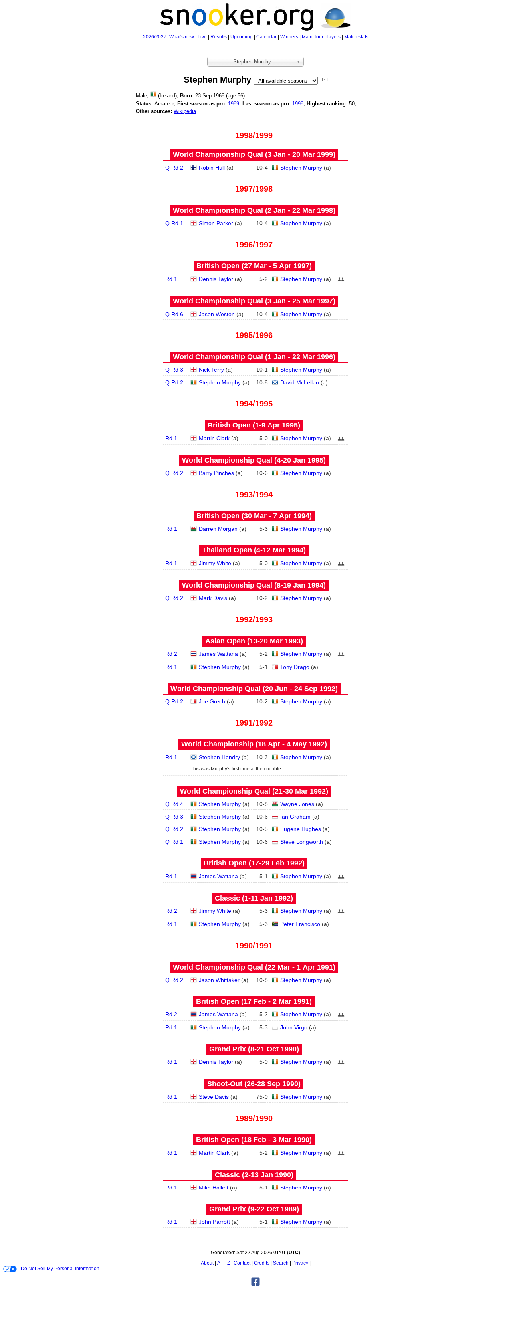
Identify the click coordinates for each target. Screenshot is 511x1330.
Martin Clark (214, 438)
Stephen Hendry (219, 757)
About (207, 1263)
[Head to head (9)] (341, 656)
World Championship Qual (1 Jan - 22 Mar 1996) (254, 357)
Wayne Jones (297, 804)
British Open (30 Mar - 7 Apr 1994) (254, 516)
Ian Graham (295, 816)
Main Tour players (321, 37)
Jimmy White (215, 563)
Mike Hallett (213, 1187)
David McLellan (299, 382)
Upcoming (241, 37)
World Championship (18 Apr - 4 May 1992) (254, 744)
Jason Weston (217, 314)
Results (218, 37)
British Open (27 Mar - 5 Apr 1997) (254, 266)
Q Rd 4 (174, 804)
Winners (289, 37)
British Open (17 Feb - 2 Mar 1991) (254, 1001)
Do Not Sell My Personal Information (60, 1268)
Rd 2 (171, 654)
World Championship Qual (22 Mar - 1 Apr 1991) (254, 967)
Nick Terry (211, 369)
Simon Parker (216, 223)
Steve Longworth (301, 842)
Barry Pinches (216, 473)
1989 (233, 104)
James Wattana (218, 654)
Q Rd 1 (174, 223)
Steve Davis (214, 1097)
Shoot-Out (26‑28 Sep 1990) (254, 1084)
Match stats (356, 37)
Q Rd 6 (174, 314)
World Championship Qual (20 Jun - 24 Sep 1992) (254, 689)
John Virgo (293, 1027)
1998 (297, 104)
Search (281, 1263)
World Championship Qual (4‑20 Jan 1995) (254, 460)
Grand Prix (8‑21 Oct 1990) (254, 1049)
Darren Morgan (218, 529)
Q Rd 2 (174, 167)
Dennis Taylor (216, 279)
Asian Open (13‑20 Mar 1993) (254, 641)
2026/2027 (154, 37)
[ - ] (325, 79)
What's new (181, 37)
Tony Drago (294, 667)
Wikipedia (185, 111)
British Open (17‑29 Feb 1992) (254, 863)
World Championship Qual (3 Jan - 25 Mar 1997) (254, 301)
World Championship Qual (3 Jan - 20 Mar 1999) (254, 154)
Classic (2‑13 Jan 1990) (254, 1175)
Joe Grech (212, 701)
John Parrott (214, 1222)
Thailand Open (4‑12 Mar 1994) (254, 550)
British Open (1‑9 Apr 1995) (254, 425)
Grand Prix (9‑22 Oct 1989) (254, 1209)
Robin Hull (212, 167)
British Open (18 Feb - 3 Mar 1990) (254, 1140)
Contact (242, 1263)
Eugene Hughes (300, 829)
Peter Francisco (300, 924)
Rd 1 (171, 279)
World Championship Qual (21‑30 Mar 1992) (254, 791)
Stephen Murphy (301, 167)
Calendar (266, 37)
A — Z (223, 1263)
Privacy (300, 1263)
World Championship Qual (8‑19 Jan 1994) (254, 585)
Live (202, 37)
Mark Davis (213, 598)
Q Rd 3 (174, 369)
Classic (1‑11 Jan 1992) (254, 898)
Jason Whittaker (219, 980)
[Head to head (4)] (341, 281)
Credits (261, 1263)
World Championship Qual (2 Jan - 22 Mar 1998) (254, 210)
